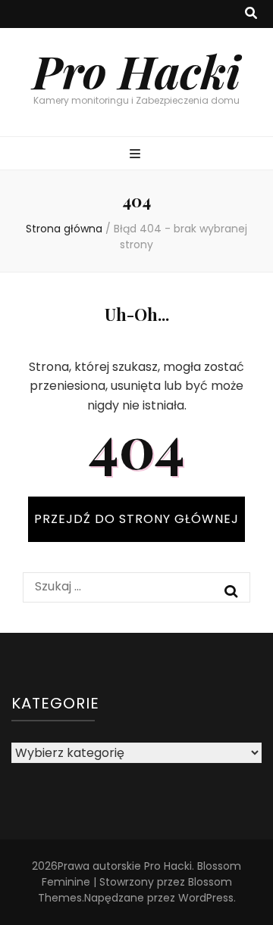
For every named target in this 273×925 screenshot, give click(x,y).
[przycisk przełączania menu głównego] (137, 155)
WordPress (206, 897)
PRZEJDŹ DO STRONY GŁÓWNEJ (136, 519)
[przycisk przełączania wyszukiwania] (251, 14)
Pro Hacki (136, 70)
